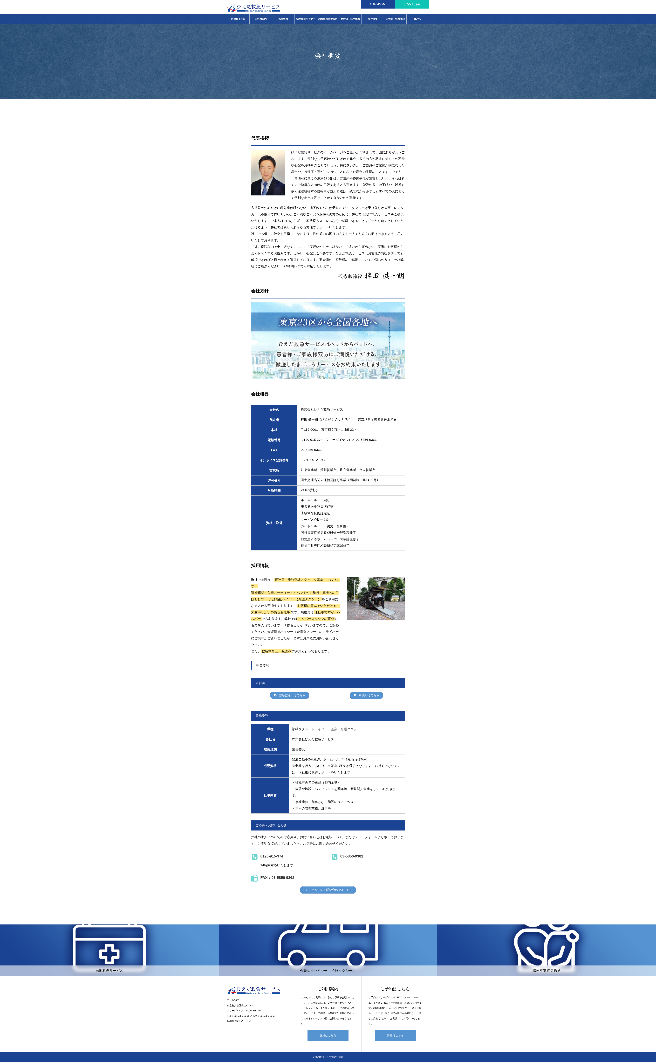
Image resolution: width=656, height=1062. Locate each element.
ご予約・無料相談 (395, 18)
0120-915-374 (377, 4)
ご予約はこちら (412, 4)
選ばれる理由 (238, 18)
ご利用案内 (261, 18)
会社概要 (373, 18)
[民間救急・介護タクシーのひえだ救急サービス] (253, 7)
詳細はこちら (328, 1035)
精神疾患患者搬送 (328, 18)
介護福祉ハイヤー (305, 18)
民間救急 (283, 18)
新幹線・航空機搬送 (350, 20)
